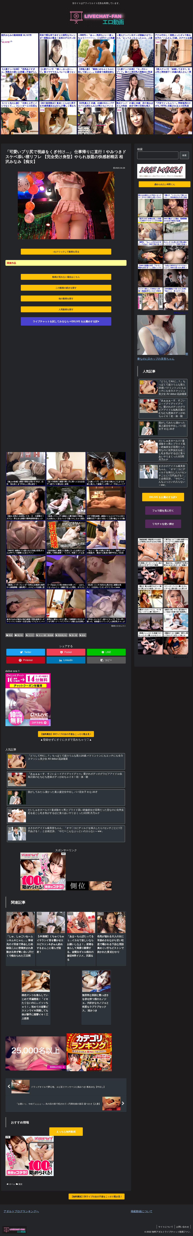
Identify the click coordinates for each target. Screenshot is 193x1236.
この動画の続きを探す (66, 287)
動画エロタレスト (185, 137)
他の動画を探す (66, 298)
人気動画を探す (66, 309)
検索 (140, 149)
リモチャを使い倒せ (163, 523)
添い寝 (74, 635)
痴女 (10, 635)
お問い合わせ (182, 1226)
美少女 (20, 635)
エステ (31, 635)
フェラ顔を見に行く (163, 510)
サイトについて (165, 1226)
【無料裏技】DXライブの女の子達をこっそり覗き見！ (66, 733)
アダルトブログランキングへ (21, 1211)
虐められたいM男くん (164, 184)
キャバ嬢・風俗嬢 (46, 635)
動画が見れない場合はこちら (66, 276)
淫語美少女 (62, 635)
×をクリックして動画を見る (66, 251)
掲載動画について (141, 1211)
